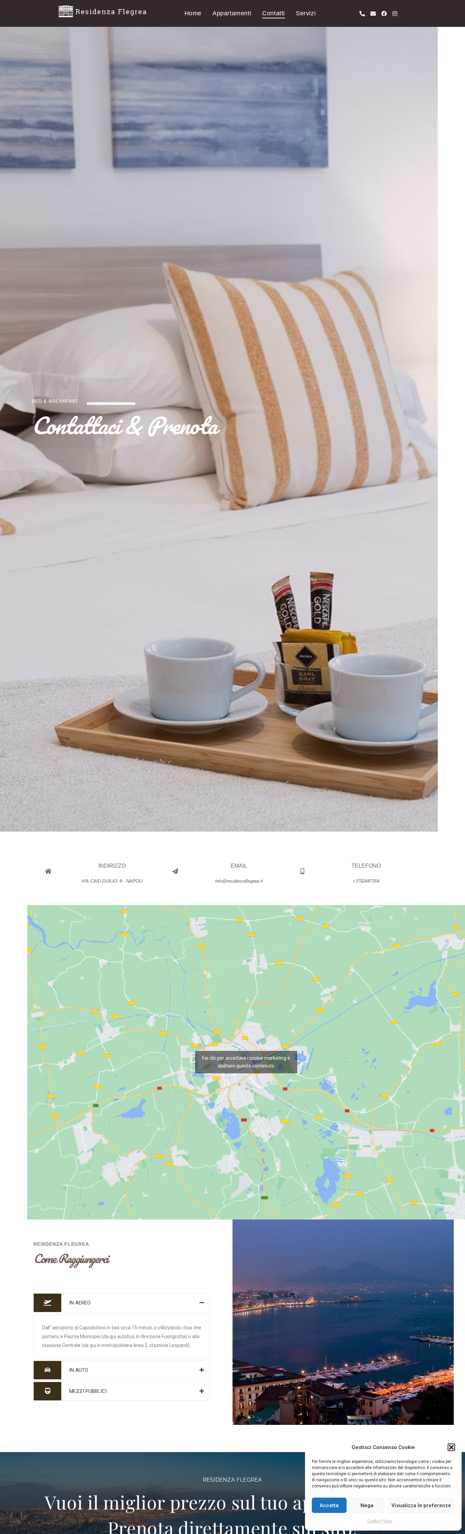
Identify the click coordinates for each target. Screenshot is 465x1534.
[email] (175, 871)
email (239, 866)
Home (193, 13)
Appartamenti (231, 13)
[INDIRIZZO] (48, 871)
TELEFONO (366, 866)
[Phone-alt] (362, 13)
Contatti (273, 13)
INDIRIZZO (112, 866)
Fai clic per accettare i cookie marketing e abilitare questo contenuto (246, 1062)
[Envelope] (373, 13)
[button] (451, 1447)
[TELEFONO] (302, 871)
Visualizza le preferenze (421, 1505)
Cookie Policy (379, 1521)
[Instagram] (394, 13)
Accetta (329, 1505)
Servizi (306, 13)
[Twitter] (55, 1277)
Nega (366, 1505)
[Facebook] (384, 13)
